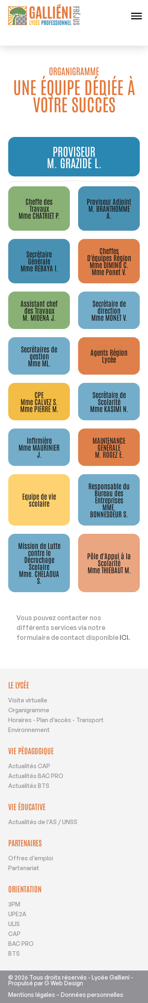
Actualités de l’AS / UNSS (42, 821)
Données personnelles (92, 994)
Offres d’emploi (30, 858)
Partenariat (23, 867)
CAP (14, 933)
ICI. (125, 637)
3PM (14, 904)
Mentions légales (31, 994)
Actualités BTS (28, 785)
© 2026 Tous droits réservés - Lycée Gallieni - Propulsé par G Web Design (70, 980)
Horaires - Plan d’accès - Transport (56, 719)
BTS (14, 953)
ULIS (14, 923)
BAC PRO (21, 943)
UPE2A (17, 913)
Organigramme (28, 710)
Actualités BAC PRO (35, 775)
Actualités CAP (29, 765)
